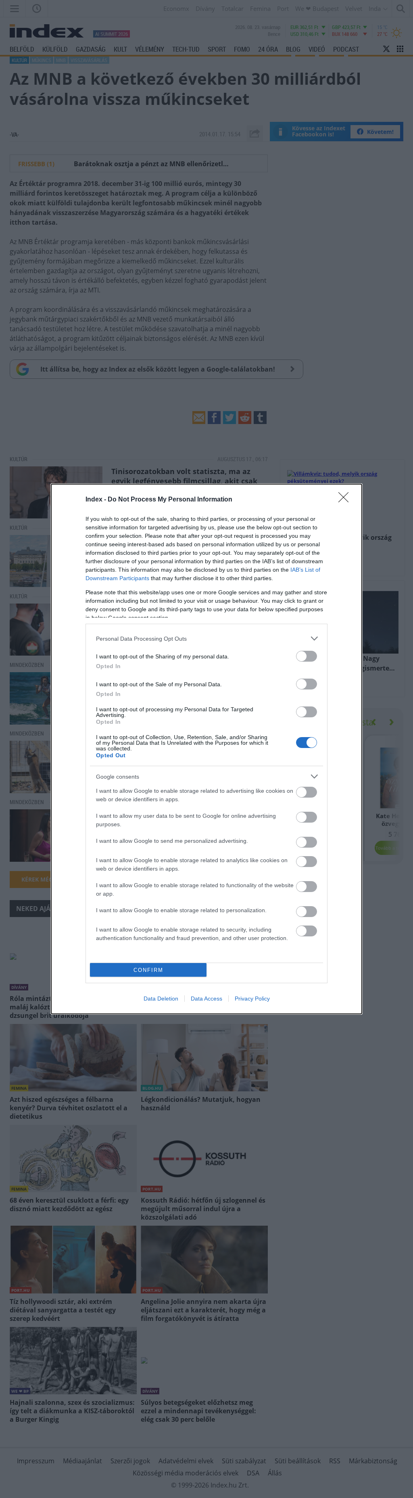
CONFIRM (148, 970)
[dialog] (206, 749)
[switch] (306, 656)
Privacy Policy (252, 998)
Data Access (206, 998)
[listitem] (206, 638)
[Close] (346, 500)
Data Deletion (161, 998)
